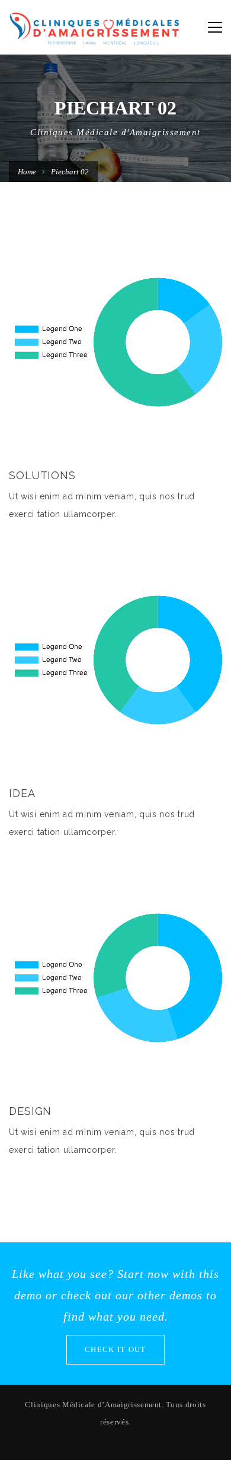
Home (27, 171)
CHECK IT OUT (115, 1349)
